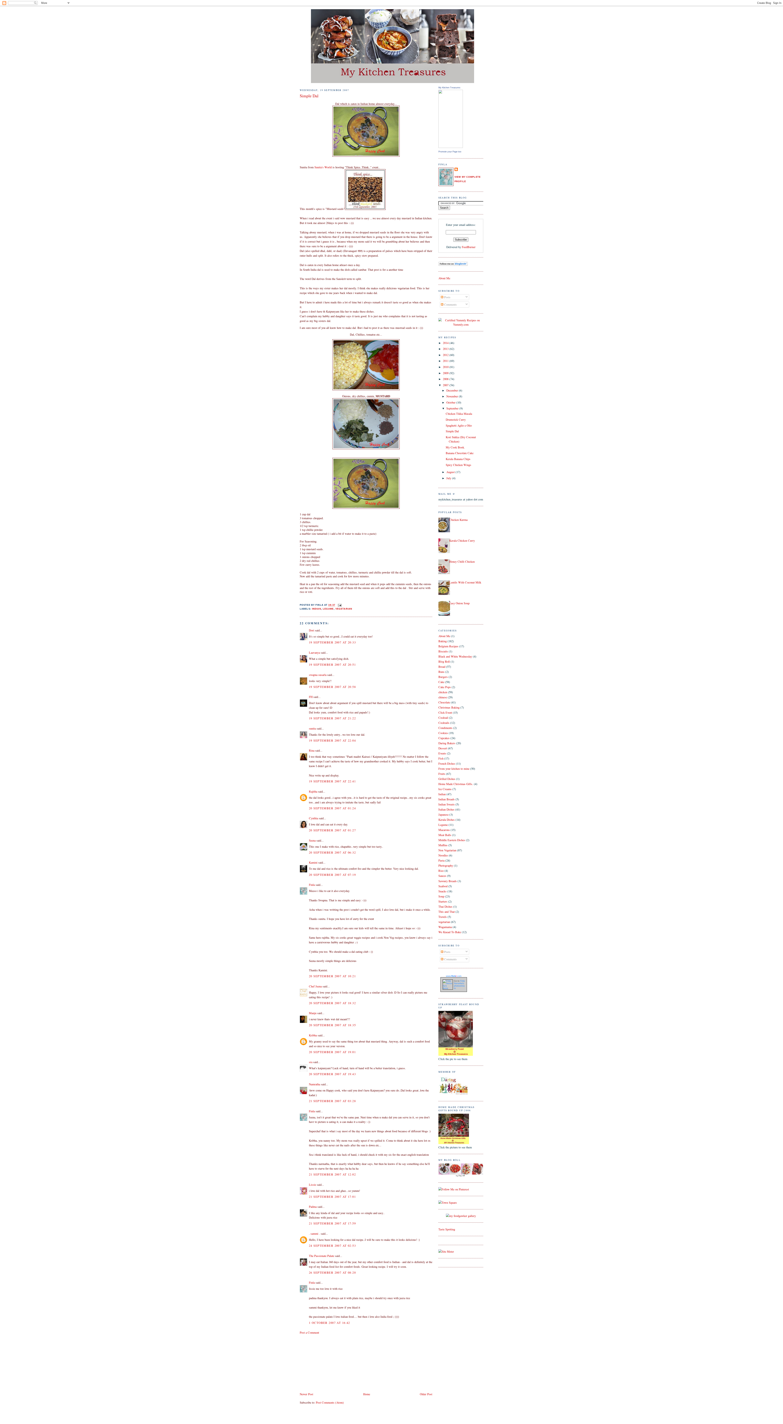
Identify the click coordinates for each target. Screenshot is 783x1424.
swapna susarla (317, 675)
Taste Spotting (446, 1229)
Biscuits (443, 651)
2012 (446, 355)
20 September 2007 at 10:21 (332, 976)
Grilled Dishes (446, 779)
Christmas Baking (449, 707)
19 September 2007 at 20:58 (332, 687)
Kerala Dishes (446, 820)
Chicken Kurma (458, 520)
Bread (441, 667)
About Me (444, 278)
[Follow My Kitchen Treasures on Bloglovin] (453, 265)
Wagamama (445, 927)
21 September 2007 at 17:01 (332, 1197)
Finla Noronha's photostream (459, 984)
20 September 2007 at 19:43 (332, 1074)
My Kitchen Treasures (449, 87)
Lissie (312, 1185)
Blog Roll (444, 661)
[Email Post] (339, 605)
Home (366, 1394)
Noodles (443, 855)
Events (442, 753)
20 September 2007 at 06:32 (332, 852)
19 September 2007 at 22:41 (332, 781)
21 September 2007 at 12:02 (332, 1174)
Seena (312, 840)
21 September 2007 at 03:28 (332, 1101)
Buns (441, 672)
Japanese (443, 814)
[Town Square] (447, 1202)
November (452, 396)
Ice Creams (445, 789)
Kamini (313, 862)
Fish (440, 758)
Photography (445, 865)
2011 (446, 361)
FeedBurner (469, 247)
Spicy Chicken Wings (458, 465)
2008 (446, 379)
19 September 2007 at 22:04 (332, 740)
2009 (446, 373)
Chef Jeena (315, 986)
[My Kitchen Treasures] (450, 147)
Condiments (445, 728)
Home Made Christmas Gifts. (455, 784)
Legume (328, 609)
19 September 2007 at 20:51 (332, 665)
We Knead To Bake (449, 932)
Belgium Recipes (448, 646)
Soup (441, 896)
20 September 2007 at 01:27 (332, 830)
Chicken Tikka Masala (459, 414)
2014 (446, 343)
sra (310, 1062)
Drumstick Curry (456, 419)
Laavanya (314, 652)
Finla (312, 885)
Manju (312, 1013)
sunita (312, 728)
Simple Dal (309, 96)
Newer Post (306, 1394)
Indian (316, 609)
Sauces (442, 876)
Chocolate (444, 702)
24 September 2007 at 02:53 (332, 1246)
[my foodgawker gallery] (461, 1216)
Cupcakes (444, 738)
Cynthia (313, 818)
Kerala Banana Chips (458, 459)
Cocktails (443, 723)
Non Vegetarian (447, 850)
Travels (442, 917)
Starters (442, 901)
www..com (453, 976)
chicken (442, 692)
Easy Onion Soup (459, 603)
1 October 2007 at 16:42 (329, 1323)
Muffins (443, 845)
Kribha (313, 1035)
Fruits (441, 774)
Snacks (442, 891)
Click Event (445, 712)
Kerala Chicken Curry (462, 540)
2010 (446, 367)
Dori (311, 630)
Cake (441, 682)
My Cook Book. (455, 447)
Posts (446, 297)
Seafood (443, 886)
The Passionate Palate (321, 1256)
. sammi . (314, 1233)
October (451, 402)
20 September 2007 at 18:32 (332, 1003)
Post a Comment (309, 1332)
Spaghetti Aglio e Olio (459, 425)
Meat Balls (444, 835)
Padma (313, 1207)
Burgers (443, 677)
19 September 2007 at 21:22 (332, 718)
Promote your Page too (449, 151)
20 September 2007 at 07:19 (332, 875)
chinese (442, 697)
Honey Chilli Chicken (462, 561)
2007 (446, 385)
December (452, 390)
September (452, 408)
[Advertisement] (330, 1362)
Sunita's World (323, 167)
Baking (442, 641)
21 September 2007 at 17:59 (332, 1223)
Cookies (443, 733)
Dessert (442, 748)
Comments (450, 304)
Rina (311, 750)
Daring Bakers (446, 743)
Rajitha (313, 791)
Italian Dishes (446, 809)
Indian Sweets (446, 804)
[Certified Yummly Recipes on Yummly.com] (460, 324)
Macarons (444, 830)
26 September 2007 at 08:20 (332, 1272)
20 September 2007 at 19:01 (332, 1052)
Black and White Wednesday (455, 656)
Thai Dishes (445, 906)
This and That (446, 912)
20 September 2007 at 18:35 (332, 1025)
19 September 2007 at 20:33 (332, 642)
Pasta (441, 860)
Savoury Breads (447, 881)
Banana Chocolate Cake (459, 453)
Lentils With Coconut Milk (465, 582)
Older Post (426, 1394)
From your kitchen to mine (453, 769)
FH (311, 697)
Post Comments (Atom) (330, 1402)
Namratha (314, 1084)
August (451, 472)
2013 (446, 349)
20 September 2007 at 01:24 (332, 808)
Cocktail (443, 718)
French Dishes (446, 763)
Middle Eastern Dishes (451, 840)
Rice (441, 871)
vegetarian (343, 609)
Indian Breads (446, 799)
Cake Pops (444, 687)
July (449, 478)
